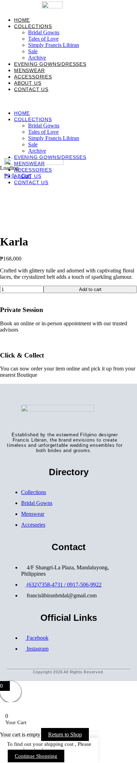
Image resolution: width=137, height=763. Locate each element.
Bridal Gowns (43, 32)
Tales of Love (43, 39)
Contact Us (31, 89)
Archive (37, 58)
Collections (33, 26)
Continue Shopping (36, 756)
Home (22, 20)
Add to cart (90, 289)
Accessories (33, 76)
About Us (27, 83)
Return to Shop (65, 734)
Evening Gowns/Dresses (50, 64)
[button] (68, 101)
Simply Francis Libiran (53, 45)
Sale (33, 51)
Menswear (29, 70)
